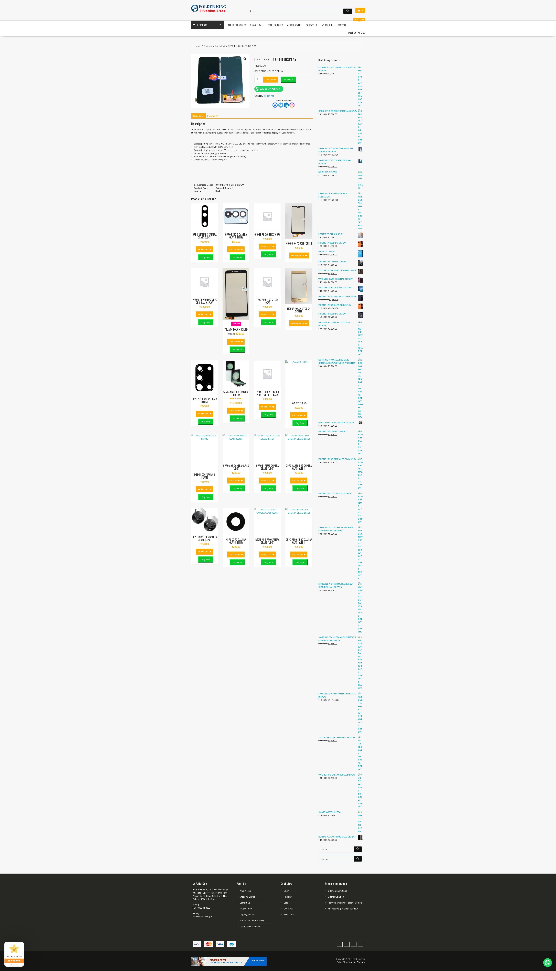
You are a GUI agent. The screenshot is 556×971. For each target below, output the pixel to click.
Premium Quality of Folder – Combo (345, 902)
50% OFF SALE (257, 24)
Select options (297, 255)
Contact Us (311, 24)
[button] (244, 58)
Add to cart (270, 79)
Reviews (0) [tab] (212, 116)
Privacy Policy (246, 908)
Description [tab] (198, 116)
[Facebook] (275, 105)
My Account (328, 24)
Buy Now (288, 79)
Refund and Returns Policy (252, 920)
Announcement (294, 24)
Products (202, 24)
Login (286, 890)
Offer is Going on (336, 896)
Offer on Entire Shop (337, 890)
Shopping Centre (247, 896)
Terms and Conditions (250, 926)
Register (342, 24)
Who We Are (245, 890)
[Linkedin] (286, 105)
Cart (286, 902)
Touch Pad (269, 95)
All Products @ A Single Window (343, 908)
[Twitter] (280, 105)
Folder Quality (275, 24)
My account (289, 914)
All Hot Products (237, 24)
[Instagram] (292, 105)
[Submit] (347, 11)
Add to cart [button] (203, 249)
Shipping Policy (247, 914)
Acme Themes (358, 962)
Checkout (288, 908)
